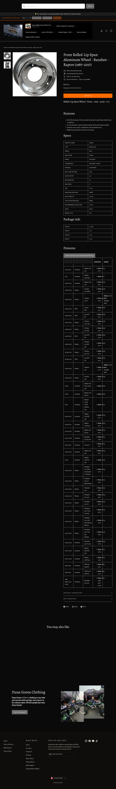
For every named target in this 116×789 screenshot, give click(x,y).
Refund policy (8, 748)
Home (5, 47)
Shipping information (72, 593)
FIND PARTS (57, 17)
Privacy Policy (8, 751)
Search (90, 6)
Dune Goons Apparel (20, 712)
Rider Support (30, 765)
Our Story (29, 748)
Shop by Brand (30, 762)
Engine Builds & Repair (32, 768)
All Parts (28, 755)
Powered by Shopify (58, 782)
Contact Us (29, 751)
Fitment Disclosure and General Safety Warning (79, 256)
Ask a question (69, 599)
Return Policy (30, 758)
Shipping (65, 88)
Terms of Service (8, 744)
